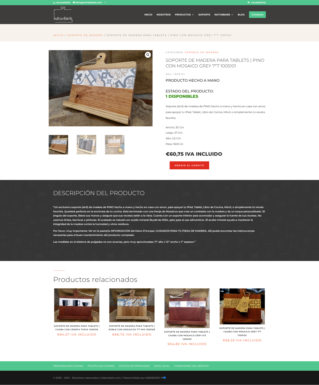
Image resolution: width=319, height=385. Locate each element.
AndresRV (153, 377)
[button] (148, 55)
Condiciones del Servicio (191, 365)
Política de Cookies (101, 365)
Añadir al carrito (189, 165)
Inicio (58, 35)
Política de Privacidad (134, 365)
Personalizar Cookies (68, 365)
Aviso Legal (162, 365)
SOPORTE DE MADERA (85, 35)
